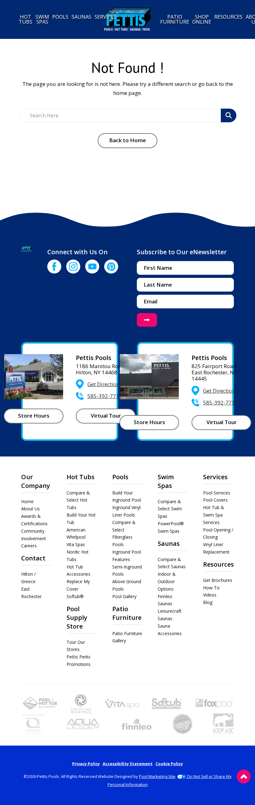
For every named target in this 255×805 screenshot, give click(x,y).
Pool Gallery (124, 596)
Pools (120, 477)
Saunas (169, 543)
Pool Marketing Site (157, 776)
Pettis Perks (78, 657)
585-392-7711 (104, 396)
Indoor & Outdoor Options (167, 581)
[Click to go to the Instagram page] (73, 267)
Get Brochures (217, 580)
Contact (33, 558)
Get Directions (104, 384)
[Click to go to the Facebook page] (54, 267)
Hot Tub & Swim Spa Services (213, 514)
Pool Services (216, 493)
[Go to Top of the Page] (244, 777)
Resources (218, 564)
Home (27, 501)
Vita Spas (76, 544)
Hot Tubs (81, 477)
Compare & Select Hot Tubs (78, 500)
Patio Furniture (126, 613)
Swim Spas (166, 481)
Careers (29, 546)
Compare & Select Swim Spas (170, 508)
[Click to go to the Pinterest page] (111, 267)
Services (215, 477)
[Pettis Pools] (127, 19)
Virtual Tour (106, 415)
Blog (207, 602)
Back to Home (127, 140)
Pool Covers (215, 500)
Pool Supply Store (77, 617)
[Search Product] (228, 115)
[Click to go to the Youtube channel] (92, 267)
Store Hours (33, 415)
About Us (30, 509)
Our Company (35, 481)
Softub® (75, 596)
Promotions (78, 664)
